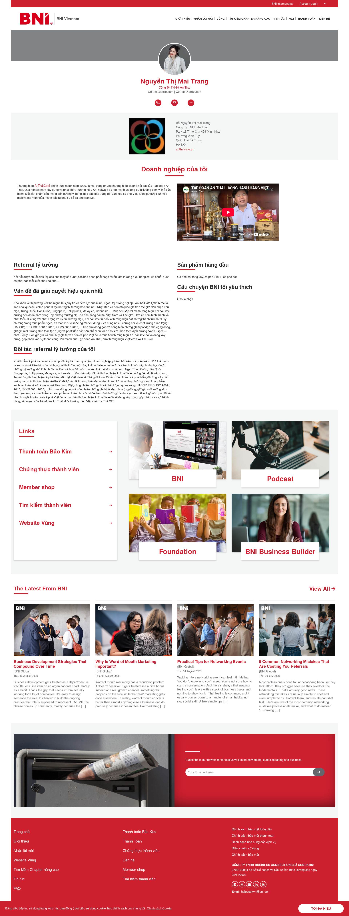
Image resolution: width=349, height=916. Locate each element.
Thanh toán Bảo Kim (45, 451)
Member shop (37, 487)
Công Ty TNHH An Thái (174, 87)
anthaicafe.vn (185, 149)
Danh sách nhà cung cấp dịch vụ (254, 841)
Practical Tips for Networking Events (211, 661)
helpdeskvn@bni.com (255, 891)
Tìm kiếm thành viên (45, 505)
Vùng (221, 19)
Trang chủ (22, 831)
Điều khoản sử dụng (245, 848)
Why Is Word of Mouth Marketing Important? (125, 663)
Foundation (177, 551)
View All (320, 588)
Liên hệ (324, 19)
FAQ (291, 19)
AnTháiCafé (43, 185)
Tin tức (279, 19)
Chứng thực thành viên (49, 469)
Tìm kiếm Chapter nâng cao (249, 19)
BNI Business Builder (280, 551)
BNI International (282, 3)
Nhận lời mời (203, 19)
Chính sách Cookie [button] (159, 908)
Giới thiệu (182, 19)
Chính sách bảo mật (245, 854)
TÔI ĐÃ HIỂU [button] (321, 908)
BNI (178, 478)
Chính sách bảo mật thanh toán (253, 835)
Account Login (309, 3)
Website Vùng (37, 522)
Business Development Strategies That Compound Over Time (50, 663)
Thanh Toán (307, 19)
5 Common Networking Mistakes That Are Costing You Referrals (294, 663)
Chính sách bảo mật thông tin (252, 829)
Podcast (280, 478)
